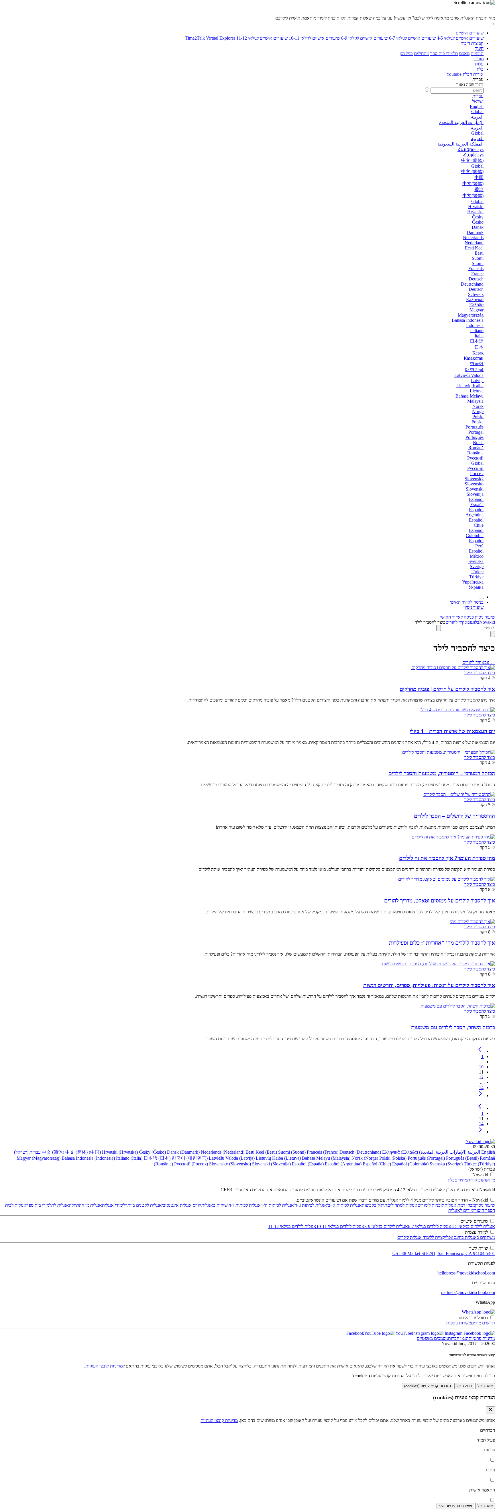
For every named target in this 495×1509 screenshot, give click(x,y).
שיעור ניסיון (485, 1205)
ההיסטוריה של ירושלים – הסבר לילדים (454, 816)
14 (481, 1087)
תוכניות (477, 53)
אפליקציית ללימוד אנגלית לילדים (425, 1237)
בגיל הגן (406, 53)
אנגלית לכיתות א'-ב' (344, 1205)
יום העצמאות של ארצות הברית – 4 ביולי (452, 731)
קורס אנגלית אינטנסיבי (181, 1205)
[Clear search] (438, 628)
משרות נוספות (458, 1322)
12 (481, 1077)
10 (481, 1066)
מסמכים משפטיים (432, 1338)
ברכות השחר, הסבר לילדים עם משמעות (453, 1027)
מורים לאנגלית (460, 1210)
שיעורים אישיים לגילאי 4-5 (460, 38)
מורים (479, 58)
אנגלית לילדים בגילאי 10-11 (340, 1226)
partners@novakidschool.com (468, 1292)
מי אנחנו (488, 1179)
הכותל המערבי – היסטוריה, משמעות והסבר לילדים (441, 773)
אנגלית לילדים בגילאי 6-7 (429, 1226)
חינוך (479, 48)
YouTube (403, 1333)
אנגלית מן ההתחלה (85, 1205)
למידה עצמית (476, 1232)
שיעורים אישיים (470, 32)
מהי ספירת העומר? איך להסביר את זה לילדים (447, 858)
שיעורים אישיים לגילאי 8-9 (364, 38)
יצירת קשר (478, 1248)
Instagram (452, 1333)
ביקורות (474, 1179)
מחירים (461, 1179)
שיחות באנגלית (214, 1205)
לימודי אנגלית (113, 1205)
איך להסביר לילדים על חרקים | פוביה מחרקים (447, 689)
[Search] (492, 634)
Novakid (487, 622)
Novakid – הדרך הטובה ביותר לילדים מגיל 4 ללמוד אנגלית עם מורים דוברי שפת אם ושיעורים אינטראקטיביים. (392, 1200)
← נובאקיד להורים (478, 662)
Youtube (453, 74)
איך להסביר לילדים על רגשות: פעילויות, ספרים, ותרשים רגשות (429, 985)
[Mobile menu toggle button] (481, 598)
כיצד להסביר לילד (479, 672)
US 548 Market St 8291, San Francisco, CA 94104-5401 (443, 1253)
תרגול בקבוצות (374, 1205)
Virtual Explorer (220, 38)
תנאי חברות (458, 1338)
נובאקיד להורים (458, 622)
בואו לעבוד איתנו (473, 1317)
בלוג (480, 69)
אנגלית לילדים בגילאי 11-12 (292, 1226)
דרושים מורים (483, 1322)
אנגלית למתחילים (402, 1205)
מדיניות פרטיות (482, 1338)
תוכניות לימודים (431, 1205)
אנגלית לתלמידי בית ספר (47, 1205)
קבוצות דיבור (472, 43)
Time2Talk (195, 38)
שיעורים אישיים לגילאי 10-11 (314, 38)
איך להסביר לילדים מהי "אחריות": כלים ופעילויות (442, 943)
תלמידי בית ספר (444, 53)
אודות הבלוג (473, 74)
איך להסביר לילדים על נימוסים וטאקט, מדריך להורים (439, 901)
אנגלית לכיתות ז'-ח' (244, 1205)
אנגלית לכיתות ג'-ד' (310, 1205)
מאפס (464, 53)
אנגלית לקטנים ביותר (143, 1205)
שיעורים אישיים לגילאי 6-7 (412, 38)
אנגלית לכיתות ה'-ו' (277, 1205)
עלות (479, 63)
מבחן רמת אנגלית (460, 1205)
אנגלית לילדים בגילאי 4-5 (473, 1226)
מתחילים (421, 53)
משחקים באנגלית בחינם (474, 1237)
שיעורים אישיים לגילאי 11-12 (262, 38)
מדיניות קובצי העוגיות (104, 1365)
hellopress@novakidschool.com (466, 1272)
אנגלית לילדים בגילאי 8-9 (386, 1226)
